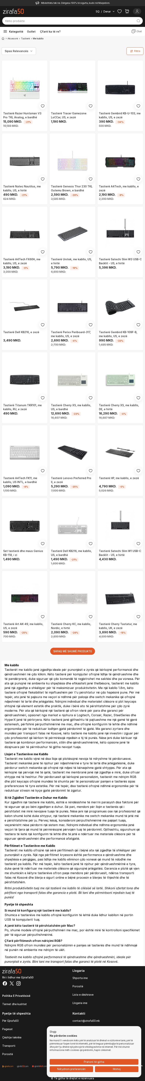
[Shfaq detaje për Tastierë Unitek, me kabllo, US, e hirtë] (72, 233)
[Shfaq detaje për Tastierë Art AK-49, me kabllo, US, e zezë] (24, 598)
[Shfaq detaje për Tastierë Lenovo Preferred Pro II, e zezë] (72, 452)
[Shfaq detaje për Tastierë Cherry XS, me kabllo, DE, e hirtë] (120, 379)
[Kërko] (138, 21)
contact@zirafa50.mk (86, 1020)
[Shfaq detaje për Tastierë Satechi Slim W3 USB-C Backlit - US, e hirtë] (120, 233)
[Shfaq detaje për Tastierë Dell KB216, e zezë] (24, 306)
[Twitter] (11, 984)
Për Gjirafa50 (10, 1020)
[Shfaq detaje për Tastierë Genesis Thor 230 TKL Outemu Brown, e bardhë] (72, 160)
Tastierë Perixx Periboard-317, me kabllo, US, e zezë (71, 334)
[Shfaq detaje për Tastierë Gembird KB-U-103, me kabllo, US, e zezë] (120, 87)
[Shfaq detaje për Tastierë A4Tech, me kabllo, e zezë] (120, 160)
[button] (53, 1032)
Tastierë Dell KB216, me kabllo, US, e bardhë (71, 552)
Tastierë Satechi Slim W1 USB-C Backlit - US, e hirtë (120, 552)
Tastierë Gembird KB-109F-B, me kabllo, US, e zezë (118, 334)
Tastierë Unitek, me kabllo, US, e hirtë (71, 261)
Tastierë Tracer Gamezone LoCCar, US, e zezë (68, 115)
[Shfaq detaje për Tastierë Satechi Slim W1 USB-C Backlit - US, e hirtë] (120, 525)
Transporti (8, 1045)
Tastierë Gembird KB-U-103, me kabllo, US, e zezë (120, 115)
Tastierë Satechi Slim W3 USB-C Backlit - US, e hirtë (120, 261)
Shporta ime (80, 978)
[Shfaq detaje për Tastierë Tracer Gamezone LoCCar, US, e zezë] (72, 87)
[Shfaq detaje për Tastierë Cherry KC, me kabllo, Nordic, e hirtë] (72, 598)
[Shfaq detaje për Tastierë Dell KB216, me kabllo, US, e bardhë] (72, 525)
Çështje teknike (11, 1037)
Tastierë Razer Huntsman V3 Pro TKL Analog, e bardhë (22, 115)
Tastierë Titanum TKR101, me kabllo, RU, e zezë (22, 407)
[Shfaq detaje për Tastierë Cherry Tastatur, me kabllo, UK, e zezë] (120, 598)
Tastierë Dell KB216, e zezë (21, 332)
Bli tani (83, 893)
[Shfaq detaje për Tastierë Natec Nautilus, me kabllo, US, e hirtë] (24, 160)
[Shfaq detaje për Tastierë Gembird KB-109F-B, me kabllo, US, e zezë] (120, 306)
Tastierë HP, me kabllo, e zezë (119, 478)
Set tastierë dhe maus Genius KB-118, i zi (23, 552)
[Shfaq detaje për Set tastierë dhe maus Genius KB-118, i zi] (24, 525)
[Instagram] (18, 984)
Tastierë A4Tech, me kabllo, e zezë (119, 188)
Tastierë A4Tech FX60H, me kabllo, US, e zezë (21, 261)
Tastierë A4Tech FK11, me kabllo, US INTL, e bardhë (20, 480)
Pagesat (7, 1029)
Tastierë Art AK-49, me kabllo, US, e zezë (23, 626)
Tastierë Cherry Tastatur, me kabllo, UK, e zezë (118, 626)
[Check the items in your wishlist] (119, 11)
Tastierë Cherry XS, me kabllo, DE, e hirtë (119, 407)
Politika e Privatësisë (16, 995)
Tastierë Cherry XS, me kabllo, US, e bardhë (71, 407)
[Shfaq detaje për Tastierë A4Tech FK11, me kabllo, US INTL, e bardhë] (24, 452)
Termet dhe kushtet (14, 1004)
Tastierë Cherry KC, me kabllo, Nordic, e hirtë (71, 626)
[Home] (3, 38)
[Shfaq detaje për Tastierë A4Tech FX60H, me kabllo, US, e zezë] (24, 233)
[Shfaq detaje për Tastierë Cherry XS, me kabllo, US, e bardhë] (72, 379)
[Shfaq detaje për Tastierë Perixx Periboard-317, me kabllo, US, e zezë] (72, 306)
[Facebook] (5, 984)
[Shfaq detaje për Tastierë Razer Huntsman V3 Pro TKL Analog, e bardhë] (24, 87)
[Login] (137, 11)
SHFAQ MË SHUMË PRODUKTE (72, 651)
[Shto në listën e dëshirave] (42, 106)
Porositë (77, 986)
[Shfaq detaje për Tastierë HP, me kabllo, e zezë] (120, 452)
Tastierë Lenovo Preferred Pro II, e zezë (71, 480)
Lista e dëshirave (82, 994)
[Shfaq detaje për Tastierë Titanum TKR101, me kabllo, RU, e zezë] (24, 379)
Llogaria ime (79, 1003)
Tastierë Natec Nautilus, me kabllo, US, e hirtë (22, 188)
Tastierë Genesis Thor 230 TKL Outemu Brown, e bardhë (72, 188)
